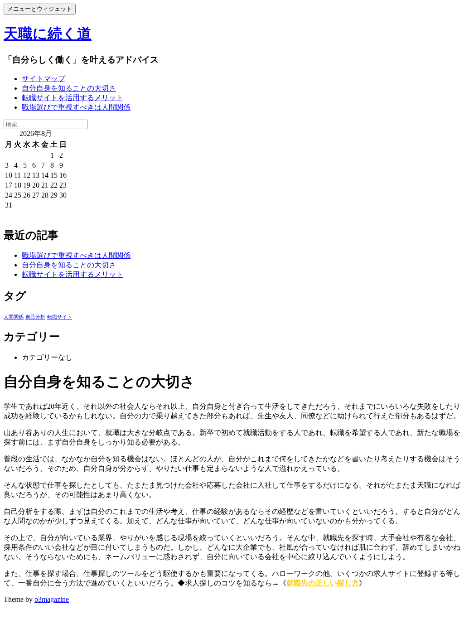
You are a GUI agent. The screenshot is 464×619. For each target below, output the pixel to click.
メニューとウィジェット (39, 8)
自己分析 (35, 316)
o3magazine (51, 599)
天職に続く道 (48, 33)
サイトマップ (43, 78)
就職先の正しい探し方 (322, 583)
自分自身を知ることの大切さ (69, 88)
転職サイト (59, 316)
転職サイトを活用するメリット (72, 98)
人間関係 (14, 316)
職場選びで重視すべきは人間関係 (76, 107)
